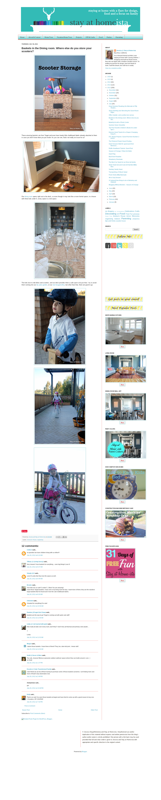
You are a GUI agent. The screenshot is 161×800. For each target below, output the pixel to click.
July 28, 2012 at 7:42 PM (35, 702)
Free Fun (129, 214)
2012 (109, 87)
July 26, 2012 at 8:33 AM (35, 594)
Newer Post (26, 710)
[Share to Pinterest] (66, 537)
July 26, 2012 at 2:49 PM (35, 676)
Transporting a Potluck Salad (118, 172)
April (110, 194)
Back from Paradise (115, 156)
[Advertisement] (24, 773)
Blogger (84, 751)
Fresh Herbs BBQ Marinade (117, 175)
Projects (79, 37)
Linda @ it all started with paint (37, 624)
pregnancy (136, 219)
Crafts (137, 211)
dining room (28, 196)
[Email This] (57, 537)
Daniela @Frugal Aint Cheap (36, 612)
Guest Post (108, 216)
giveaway (136, 214)
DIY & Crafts (90, 37)
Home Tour (49, 37)
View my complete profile (113, 68)
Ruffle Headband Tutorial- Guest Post (121, 148)
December (112, 90)
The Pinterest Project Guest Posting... (120, 141)
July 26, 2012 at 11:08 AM (35, 618)
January (112, 202)
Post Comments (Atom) (37, 713)
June (111, 188)
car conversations (119, 211)
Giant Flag (112, 154)
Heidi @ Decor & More (34, 655)
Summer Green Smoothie (117, 125)
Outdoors (117, 219)
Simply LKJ (31, 573)
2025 (109, 76)
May (110, 191)
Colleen (29, 550)
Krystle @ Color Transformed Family (39, 669)
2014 (109, 82)
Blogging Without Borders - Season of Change (123, 185)
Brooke (29, 585)
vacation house (121, 221)
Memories (135, 216)
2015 (109, 79)
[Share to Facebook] (63, 537)
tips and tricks (110, 221)
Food (101, 37)
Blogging (111, 211)
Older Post (94, 710)
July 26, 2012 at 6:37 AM (35, 567)
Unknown (30, 601)
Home (22, 37)
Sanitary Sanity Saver (116, 169)
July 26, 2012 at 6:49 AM (35, 579)
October (111, 95)
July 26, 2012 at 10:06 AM (35, 606)
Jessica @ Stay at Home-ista (37, 537)
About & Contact (35, 37)
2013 (109, 85)
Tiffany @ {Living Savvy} (35, 561)
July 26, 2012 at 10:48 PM (35, 688)
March (111, 196)
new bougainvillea (59, 285)
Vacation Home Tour (64, 37)
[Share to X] (61, 537)
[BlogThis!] (59, 537)
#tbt (106, 211)
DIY (118, 214)
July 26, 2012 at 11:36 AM (35, 649)
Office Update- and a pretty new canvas (121, 115)
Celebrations (129, 211)
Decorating (110, 213)
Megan (29, 644)
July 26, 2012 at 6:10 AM (35, 555)
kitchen (128, 216)
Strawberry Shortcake (116, 159)
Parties (109, 37)
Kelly (28, 694)
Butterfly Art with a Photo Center (119, 122)
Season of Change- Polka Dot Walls (120, 151)
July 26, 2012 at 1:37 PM (35, 663)
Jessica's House (32, 539)
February (112, 199)
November (112, 93)
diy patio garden (41, 285)
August (111, 101)
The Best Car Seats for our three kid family (122, 162)
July (110, 104)
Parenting (119, 37)
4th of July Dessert (115, 177)
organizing (40, 539)
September (112, 98)
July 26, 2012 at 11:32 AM (35, 637)
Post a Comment (30, 706)
